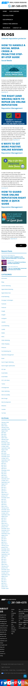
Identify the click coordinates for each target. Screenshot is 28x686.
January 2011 (4, 586)
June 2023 (3, 434)
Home (12, 609)
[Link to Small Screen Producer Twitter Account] (5, 683)
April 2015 (3, 521)
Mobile (3, 333)
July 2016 (3, 499)
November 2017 (5, 478)
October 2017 (4, 480)
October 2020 (4, 446)
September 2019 (5, 460)
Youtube (3, 409)
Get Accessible (21, 627)
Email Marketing (5, 296)
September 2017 (5, 482)
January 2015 (4, 526)
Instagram (4, 318)
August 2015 (4, 516)
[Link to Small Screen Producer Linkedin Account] (12, 683)
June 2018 (3, 472)
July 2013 (3, 557)
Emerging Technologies (7, 300)
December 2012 (5, 569)
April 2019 (3, 468)
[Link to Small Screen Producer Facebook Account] (2, 683)
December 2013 (5, 549)
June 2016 (3, 501)
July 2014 (3, 537)
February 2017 (5, 494)
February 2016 (5, 508)
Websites (3, 405)
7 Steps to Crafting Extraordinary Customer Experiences (16, 262)
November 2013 (5, 550)
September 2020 (5, 448)
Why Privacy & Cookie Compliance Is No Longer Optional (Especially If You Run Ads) (13, 257)
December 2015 (5, 509)
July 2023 (3, 432)
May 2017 (3, 489)
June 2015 (3, 518)
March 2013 (4, 564)
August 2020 (4, 449)
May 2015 (3, 520)
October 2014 (4, 532)
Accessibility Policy (20, 670)
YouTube (3, 413)
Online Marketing (5, 340)
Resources (21, 617)
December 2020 (5, 443)
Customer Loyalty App (13, 631)
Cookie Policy (12, 670)
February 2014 (5, 545)
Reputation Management (12, 108)
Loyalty (3, 329)
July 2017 (3, 485)
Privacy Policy (4, 670)
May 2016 (3, 502)
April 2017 (3, 490)
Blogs (2, 255)
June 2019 (3, 465)
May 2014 (3, 540)
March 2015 (4, 523)
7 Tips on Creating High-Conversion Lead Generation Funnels (16, 269)
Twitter (3, 384)
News (2, 336)
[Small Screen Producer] (14, 3)
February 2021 (5, 439)
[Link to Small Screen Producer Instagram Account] (23, 683)
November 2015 (5, 511)
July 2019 (3, 463)
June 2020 (3, 453)
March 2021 (4, 437)
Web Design (4, 398)
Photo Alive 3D (13, 627)
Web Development (6, 402)
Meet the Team (12, 616)
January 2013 (4, 568)
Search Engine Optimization (8, 365)
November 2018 (5, 470)
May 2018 (3, 473)
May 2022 (3, 436)
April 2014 (3, 542)
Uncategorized (10, 260)
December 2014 (5, 528)
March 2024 (4, 425)
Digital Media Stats (6, 293)
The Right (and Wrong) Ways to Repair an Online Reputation (13, 100)
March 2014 (4, 544)
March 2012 (4, 585)
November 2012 (5, 571)
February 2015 (5, 525)
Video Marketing (5, 391)
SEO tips (3, 369)
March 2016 (4, 506)
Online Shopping (5, 344)
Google (3, 311)
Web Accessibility (5, 394)
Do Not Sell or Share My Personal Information (15, 673)
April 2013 (3, 562)
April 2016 (3, 504)
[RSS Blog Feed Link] (26, 683)
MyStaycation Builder (22, 623)
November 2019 (5, 456)
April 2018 (3, 475)
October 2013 (4, 552)
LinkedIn (3, 322)
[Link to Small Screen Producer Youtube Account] (9, 683)
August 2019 (4, 461)
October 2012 (4, 573)
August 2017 (4, 484)
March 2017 (4, 492)
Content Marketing (6, 285)
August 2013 (4, 556)
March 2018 (4, 477)
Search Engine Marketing (7, 362)
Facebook (3, 304)
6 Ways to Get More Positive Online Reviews (12, 146)
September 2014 (5, 533)
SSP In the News (5, 380)
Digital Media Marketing (9, 255)
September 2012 (5, 574)
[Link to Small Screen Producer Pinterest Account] (16, 683)
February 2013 (5, 566)
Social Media (6, 60)
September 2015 (5, 514)
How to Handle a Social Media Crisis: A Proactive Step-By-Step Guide (13, 51)
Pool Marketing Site (6, 351)
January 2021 (4, 441)
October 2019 (4, 458)
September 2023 (5, 429)
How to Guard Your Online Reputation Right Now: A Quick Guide (13, 197)
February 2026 (5, 422)
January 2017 (4, 496)
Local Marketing (5, 325)
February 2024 (5, 427)
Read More (4, 92)
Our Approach (21, 610)
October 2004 (4, 588)
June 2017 (3, 487)
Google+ (3, 314)
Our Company (13, 612)
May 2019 (3, 467)
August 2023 (4, 431)
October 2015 (4, 513)
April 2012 (3, 583)
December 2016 (5, 497)
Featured (3, 307)
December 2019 (5, 455)
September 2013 (5, 554)
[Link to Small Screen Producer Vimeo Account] (19, 683)
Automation (4, 278)
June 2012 (3, 579)
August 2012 (4, 576)
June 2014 (3, 538)
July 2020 (3, 451)
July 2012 (3, 578)
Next (21, 245)
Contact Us (20, 619)
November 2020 (5, 444)
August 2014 (4, 535)
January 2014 (4, 547)
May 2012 (3, 581)
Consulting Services (21, 614)
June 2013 (3, 559)
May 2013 (3, 561)
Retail (2, 358)
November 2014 (5, 530)
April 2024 (3, 424)
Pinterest (3, 347)
